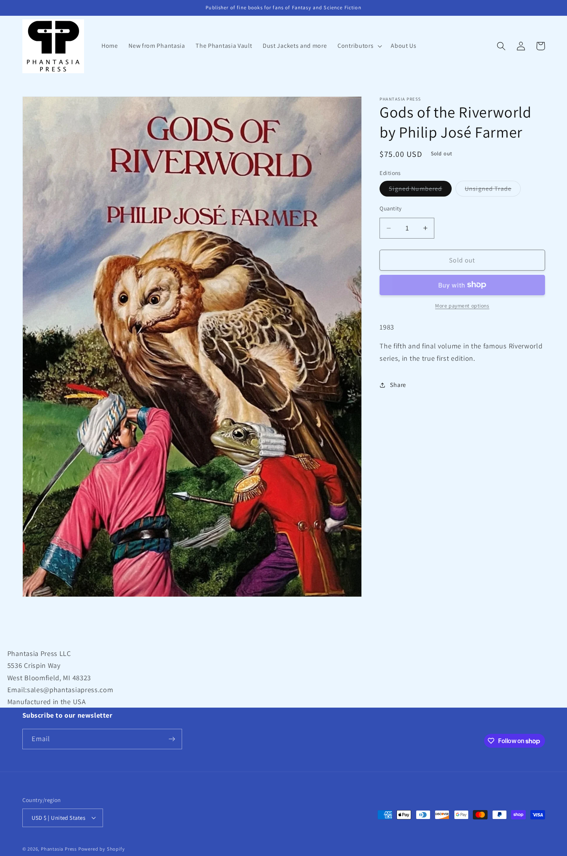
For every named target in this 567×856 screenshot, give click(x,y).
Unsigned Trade (493, 190)
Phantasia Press (59, 849)
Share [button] (398, 385)
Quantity (391, 208)
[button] (358, 46)
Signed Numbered (420, 190)
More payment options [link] (462, 305)
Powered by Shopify (101, 849)
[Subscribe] (172, 739)
